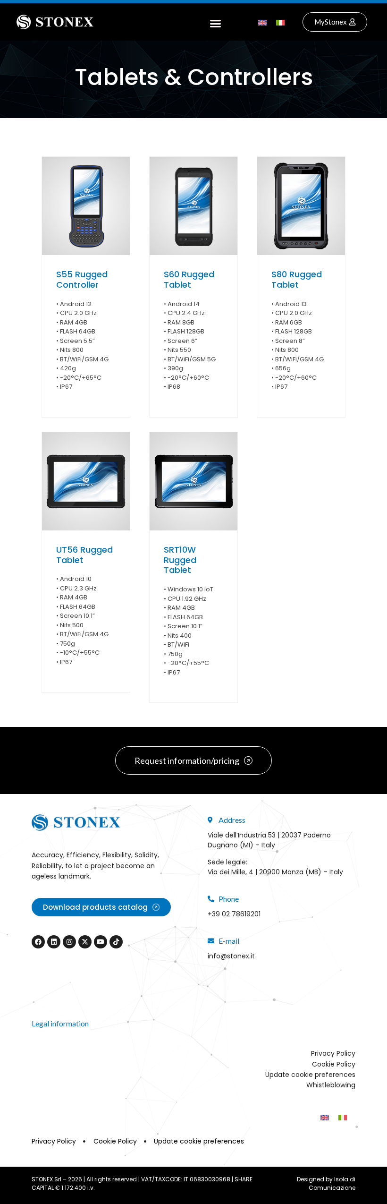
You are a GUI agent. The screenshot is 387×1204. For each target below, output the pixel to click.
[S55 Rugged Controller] (86, 206)
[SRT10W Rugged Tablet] (193, 481)
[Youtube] (100, 941)
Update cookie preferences (310, 1074)
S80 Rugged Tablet (296, 279)
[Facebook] (38, 941)
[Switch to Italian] (280, 22)
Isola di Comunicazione (332, 1183)
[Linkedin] (53, 941)
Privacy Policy (333, 1053)
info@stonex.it (231, 956)
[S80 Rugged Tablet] (301, 206)
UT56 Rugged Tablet (84, 555)
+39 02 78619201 (234, 914)
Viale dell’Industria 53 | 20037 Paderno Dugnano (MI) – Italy (269, 840)
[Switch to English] (262, 22)
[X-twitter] (85, 941)
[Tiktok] (116, 941)
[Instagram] (69, 941)
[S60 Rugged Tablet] (193, 206)
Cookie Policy (333, 1064)
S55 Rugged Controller (82, 279)
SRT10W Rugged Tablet (180, 560)
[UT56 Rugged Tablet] (86, 481)
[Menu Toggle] (215, 22)
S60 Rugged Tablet (189, 279)
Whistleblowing (330, 1085)
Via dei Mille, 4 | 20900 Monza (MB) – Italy (275, 872)
